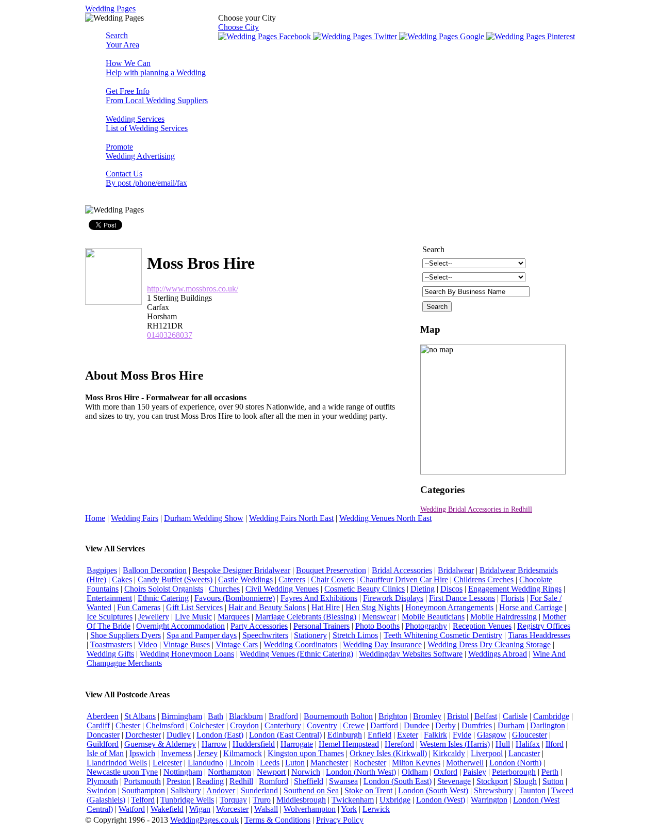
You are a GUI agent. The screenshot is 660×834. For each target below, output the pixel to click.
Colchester (207, 725)
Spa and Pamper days (202, 635)
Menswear (379, 616)
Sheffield (308, 781)
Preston (179, 781)
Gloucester (529, 734)
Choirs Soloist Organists (163, 588)
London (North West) (361, 771)
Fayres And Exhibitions (318, 598)
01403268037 (169, 335)
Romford (273, 781)
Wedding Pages (110, 8)
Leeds (269, 762)
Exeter (407, 734)
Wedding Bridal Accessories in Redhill (476, 509)
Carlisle (515, 716)
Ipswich (142, 753)
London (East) (219, 734)
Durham (511, 725)
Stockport (492, 781)
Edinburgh (344, 734)
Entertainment (109, 598)
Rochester (370, 762)
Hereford (399, 744)
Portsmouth (142, 781)
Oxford (445, 771)
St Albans (140, 716)
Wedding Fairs (134, 518)
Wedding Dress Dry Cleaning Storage (489, 644)
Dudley (179, 734)
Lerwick (376, 809)
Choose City (238, 27)
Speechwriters (265, 635)
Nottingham (182, 771)
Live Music (193, 616)
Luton (295, 762)
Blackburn (246, 716)
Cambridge (551, 716)
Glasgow (491, 734)
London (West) (440, 799)
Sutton (553, 781)
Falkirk (435, 734)
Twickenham (353, 799)
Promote (140, 151)
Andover (220, 790)
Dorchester (143, 734)
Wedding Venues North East (385, 518)
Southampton (143, 790)
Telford (143, 799)
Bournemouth (326, 716)
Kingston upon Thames (306, 753)
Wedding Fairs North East (291, 518)
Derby (445, 725)
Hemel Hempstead (349, 744)
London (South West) (433, 790)
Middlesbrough (301, 799)
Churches (224, 588)
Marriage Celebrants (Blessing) (305, 616)
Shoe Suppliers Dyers (125, 635)
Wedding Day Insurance (382, 644)
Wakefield (167, 809)
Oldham (415, 771)
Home (95, 518)
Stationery (310, 635)
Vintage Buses (186, 644)
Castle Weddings (245, 579)
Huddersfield (254, 744)
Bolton (362, 716)
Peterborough (514, 771)
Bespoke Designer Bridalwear (241, 570)
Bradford (283, 716)
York (349, 809)
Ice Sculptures (110, 616)
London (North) (515, 762)
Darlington (547, 725)
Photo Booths (377, 626)
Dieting (422, 588)
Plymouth (102, 781)
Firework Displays (393, 598)
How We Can (156, 68)
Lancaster (524, 753)
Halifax (528, 744)
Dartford (384, 725)
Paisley (474, 771)
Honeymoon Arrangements (449, 607)
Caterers (291, 579)
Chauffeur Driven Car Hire (404, 579)
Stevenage (454, 781)
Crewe (354, 725)
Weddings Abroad (497, 653)
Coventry (322, 725)
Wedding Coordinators (300, 644)
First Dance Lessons (462, 598)
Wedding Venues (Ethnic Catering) (296, 653)
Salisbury (186, 790)
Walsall (266, 809)
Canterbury (283, 725)
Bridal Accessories (402, 570)
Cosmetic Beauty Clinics (364, 588)
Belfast (485, 716)
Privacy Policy (340, 819)
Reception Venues (482, 626)
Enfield (379, 734)
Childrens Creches (484, 579)
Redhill (241, 781)
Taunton (532, 790)
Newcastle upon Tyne (122, 771)
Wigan (199, 809)
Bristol (458, 716)
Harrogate (296, 744)
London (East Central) (285, 734)
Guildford (103, 744)
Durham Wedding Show (203, 518)
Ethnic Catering (163, 598)
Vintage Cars (237, 644)
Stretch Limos (355, 635)
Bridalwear (456, 570)
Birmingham (181, 716)
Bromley (427, 716)
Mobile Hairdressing (503, 616)
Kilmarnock (242, 753)
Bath (215, 716)
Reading (210, 781)
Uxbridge (395, 799)
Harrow (214, 744)
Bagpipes (102, 570)
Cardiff (98, 725)
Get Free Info (157, 96)
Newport (271, 771)
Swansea (343, 781)
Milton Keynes (416, 762)
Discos (451, 588)
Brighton (392, 716)
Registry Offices (543, 626)
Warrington (489, 799)
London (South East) (398, 781)
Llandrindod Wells (117, 762)
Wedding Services (147, 124)
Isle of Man (105, 753)
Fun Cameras (138, 607)
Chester (128, 725)
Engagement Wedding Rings (515, 588)
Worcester (232, 809)
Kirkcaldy (449, 753)
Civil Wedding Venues (282, 588)
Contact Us (146, 178)
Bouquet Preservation (331, 570)
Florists (512, 598)
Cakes (122, 579)
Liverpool (487, 753)
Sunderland (259, 790)
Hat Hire (325, 607)
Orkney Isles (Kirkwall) (388, 753)
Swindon (101, 790)
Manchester (329, 762)
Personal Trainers (321, 626)
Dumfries (476, 725)
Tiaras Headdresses (539, 635)
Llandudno (205, 762)
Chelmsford (165, 725)
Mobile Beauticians (433, 616)
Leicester (167, 762)
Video (147, 644)
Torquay (233, 799)
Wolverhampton (310, 809)
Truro (262, 799)
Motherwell (465, 762)
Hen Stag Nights (372, 607)
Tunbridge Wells (187, 799)
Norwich (305, 771)
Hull (503, 744)
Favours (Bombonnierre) (234, 598)
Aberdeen (103, 716)
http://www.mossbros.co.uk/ (192, 288)
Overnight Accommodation (180, 626)
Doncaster (103, 734)
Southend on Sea (311, 790)
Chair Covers (332, 579)
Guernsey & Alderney (160, 744)
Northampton (229, 771)
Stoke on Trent (368, 790)
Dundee (417, 725)
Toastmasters (111, 644)
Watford (132, 809)
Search (122, 40)
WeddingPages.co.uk (204, 819)
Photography (426, 626)
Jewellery (153, 616)
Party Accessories (259, 626)
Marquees (234, 616)
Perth (549, 771)
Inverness (176, 753)
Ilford (555, 744)
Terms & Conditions (277, 819)
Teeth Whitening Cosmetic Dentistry (443, 635)
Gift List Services (194, 607)
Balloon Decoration (155, 570)
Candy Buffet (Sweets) (175, 579)
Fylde (462, 734)
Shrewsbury (493, 790)
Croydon (244, 725)
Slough (525, 781)
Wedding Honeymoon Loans (187, 653)
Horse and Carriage (531, 607)
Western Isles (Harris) (455, 744)
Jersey (207, 753)
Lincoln (241, 762)
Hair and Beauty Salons (267, 607)
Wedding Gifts (110, 653)
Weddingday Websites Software (411, 653)
